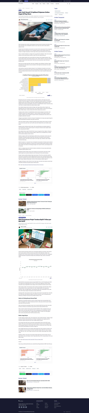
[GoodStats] (21, 3)
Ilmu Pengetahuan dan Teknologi (59, 12)
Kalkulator (46, 407)
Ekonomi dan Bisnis (28, 215)
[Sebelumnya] (59, 1)
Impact (55, 407)
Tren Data (51, 3)
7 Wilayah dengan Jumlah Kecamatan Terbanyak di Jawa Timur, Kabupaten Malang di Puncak (61, 34)
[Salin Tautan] (52, 20)
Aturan (64, 411)
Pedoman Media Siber (57, 406)
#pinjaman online (29, 189)
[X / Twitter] (48, 20)
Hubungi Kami (56, 404)
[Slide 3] (36, 362)
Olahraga (66, 12)
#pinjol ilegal (24, 189)
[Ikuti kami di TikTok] (69, 1)
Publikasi (44, 3)
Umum (32, 8)
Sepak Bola (57, 3)
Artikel (33, 3)
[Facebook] (50, 20)
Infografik (36, 3)
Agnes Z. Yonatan (24, 366)
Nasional (56, 14)
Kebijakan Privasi (68, 411)
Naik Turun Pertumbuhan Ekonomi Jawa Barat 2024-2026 (38, 380)
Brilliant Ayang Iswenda (24, 187)
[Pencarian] (68, 4)
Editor (33, 187)
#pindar (24, 368)
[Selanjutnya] (61, 1)
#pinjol (20, 189)
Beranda (20, 8)
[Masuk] (70, 4)
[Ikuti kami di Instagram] (68, 1)
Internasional (27, 8)
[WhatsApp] (46, 20)
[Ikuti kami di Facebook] (64, 1)
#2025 (38, 368)
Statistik (48, 3)
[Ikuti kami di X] (66, 1)
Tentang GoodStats (57, 403)
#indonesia (33, 368)
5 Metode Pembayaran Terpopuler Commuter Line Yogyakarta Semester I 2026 (61, 22)
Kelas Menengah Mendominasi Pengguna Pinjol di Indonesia (33, 164)
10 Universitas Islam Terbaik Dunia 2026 (61, 72)
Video (40, 3)
